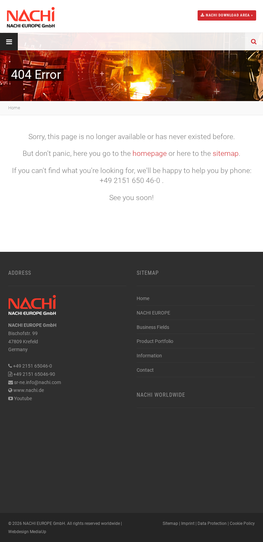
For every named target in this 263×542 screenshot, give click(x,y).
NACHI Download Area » (228, 15)
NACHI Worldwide (161, 395)
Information (149, 355)
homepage (150, 153)
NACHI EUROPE (153, 313)
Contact (145, 370)
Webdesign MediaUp (27, 531)
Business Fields (153, 327)
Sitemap (148, 273)
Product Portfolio (155, 341)
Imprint (188, 523)
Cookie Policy (242, 523)
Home (14, 107)
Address (19, 273)
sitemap (226, 153)
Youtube (23, 398)
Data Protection (212, 523)
